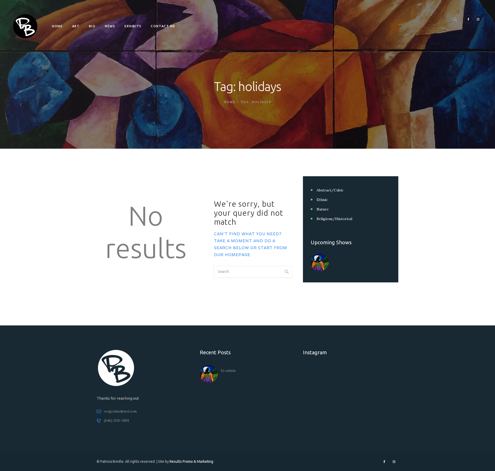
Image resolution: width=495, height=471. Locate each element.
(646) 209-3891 (116, 420)
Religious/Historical (334, 218)
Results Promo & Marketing (191, 461)
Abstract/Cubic (330, 190)
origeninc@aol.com (120, 411)
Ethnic (322, 199)
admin (231, 370)
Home (230, 102)
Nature (323, 209)
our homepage (232, 254)
